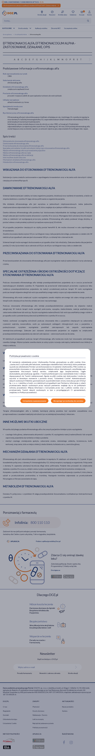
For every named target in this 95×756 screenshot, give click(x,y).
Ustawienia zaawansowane (34, 401)
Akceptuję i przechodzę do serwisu (68, 401)
